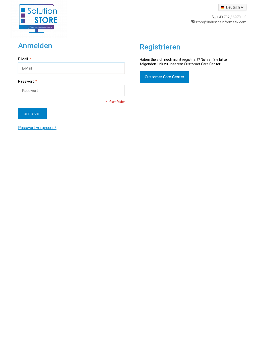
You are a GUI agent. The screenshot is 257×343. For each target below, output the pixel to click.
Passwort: (27, 81)
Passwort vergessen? (37, 127)
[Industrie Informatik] (39, 19)
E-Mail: (24, 59)
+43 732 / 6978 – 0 (231, 17)
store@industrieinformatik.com (220, 22)
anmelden (32, 113)
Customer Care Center (164, 77)
